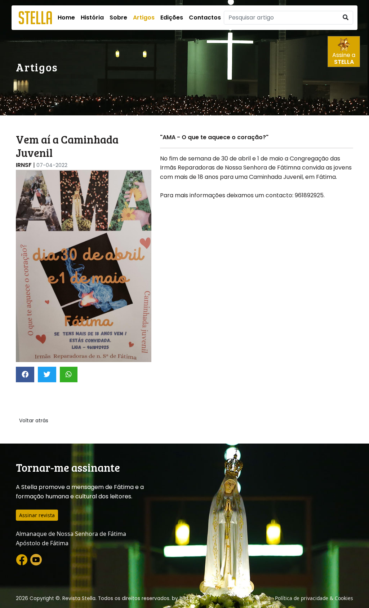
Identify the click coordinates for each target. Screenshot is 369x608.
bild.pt (186, 598)
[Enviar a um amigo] (68, 374)
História (92, 17)
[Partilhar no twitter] (47, 374)
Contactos (205, 17)
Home (66, 17)
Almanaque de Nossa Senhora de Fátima (71, 534)
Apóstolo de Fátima (42, 543)
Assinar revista (37, 515)
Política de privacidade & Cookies (314, 598)
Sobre (118, 17)
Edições (171, 17)
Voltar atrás (33, 420)
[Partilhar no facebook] (25, 374)
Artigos (144, 17)
